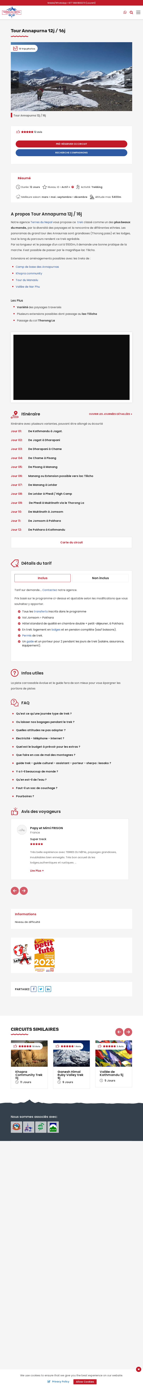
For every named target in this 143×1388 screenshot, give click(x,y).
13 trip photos (26, 48)
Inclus (42, 578)
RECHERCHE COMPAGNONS (71, 152)
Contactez (49, 590)
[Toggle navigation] (137, 12)
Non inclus (100, 578)
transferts (41, 611)
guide (30, 641)
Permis (27, 636)
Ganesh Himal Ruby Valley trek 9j (70, 1075)
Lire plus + (37, 871)
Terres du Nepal (42, 222)
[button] (15, 79)
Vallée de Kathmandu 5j (111, 1073)
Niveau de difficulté (27, 922)
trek (80, 222)
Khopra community (29, 273)
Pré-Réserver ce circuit (71, 144)
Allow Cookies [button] (85, 1381)
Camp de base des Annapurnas (37, 267)
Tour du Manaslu (27, 280)
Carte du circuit (71, 542)
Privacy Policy (60, 1381)
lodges (56, 630)
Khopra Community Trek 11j (28, 1075)
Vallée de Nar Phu (28, 287)
